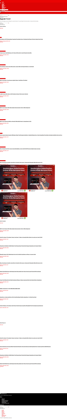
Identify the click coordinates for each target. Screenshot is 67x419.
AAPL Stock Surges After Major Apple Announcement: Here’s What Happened (15, 107)
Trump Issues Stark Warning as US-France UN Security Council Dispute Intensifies (16, 52)
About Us (3, 398)
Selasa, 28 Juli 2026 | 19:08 (4, 68)
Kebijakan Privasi (5, 401)
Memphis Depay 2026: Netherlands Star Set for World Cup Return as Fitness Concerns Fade (18, 254)
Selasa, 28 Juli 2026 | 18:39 (4, 95)
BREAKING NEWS (3, 51)
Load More (2, 366)
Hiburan (3, 3)
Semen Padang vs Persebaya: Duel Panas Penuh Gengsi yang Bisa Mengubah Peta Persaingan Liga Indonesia (21, 305)
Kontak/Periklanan (5, 400)
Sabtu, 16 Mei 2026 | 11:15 (4, 307)
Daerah (1, 133)
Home (1, 16)
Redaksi (3, 399)
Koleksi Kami (4, 7)
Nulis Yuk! (3, 10)
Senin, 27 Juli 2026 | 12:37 (4, 164)
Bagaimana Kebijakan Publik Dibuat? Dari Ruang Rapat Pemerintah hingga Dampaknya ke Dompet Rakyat (20, 245)
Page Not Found (4, 16)
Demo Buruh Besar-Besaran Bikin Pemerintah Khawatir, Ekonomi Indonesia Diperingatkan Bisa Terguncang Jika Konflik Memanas (25, 346)
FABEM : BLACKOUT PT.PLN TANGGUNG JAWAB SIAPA (10, 288)
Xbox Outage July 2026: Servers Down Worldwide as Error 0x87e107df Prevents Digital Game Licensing (20, 148)
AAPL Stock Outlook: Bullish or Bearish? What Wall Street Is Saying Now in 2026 (15, 121)
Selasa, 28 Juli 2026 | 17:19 (4, 150)
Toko (2, 8)
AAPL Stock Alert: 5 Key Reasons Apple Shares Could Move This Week (13, 80)
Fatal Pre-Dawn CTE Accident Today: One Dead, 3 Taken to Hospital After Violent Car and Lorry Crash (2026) (21, 237)
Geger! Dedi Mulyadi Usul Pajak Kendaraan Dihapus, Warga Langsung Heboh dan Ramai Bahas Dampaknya (21, 280)
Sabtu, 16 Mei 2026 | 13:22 (4, 281)
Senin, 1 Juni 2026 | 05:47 (4, 348)
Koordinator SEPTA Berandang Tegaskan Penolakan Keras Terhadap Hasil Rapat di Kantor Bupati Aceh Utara (21, 39)
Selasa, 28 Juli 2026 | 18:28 (4, 109)
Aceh (1, 37)
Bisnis (3, 5)
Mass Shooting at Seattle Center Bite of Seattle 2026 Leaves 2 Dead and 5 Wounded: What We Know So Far (21, 162)
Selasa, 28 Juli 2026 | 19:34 (4, 54)
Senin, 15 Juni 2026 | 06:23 (4, 256)
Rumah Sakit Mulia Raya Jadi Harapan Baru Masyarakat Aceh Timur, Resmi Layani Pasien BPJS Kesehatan (20, 271)
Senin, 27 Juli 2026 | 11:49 (4, 239)
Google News (4, 402)
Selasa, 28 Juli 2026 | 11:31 (4, 136)
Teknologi (3, 413)
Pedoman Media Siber (5, 403)
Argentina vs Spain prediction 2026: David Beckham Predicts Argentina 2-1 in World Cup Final (18, 297)
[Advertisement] (27, 315)
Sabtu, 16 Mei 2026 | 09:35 (4, 273)
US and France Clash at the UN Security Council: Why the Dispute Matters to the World (17, 66)
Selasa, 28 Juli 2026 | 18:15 (4, 123)
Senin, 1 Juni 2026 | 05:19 (4, 290)
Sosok (3, 7)
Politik (3, 4)
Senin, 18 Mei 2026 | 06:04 (4, 247)
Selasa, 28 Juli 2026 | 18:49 (4, 82)
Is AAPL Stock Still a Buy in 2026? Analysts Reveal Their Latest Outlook (14, 94)
